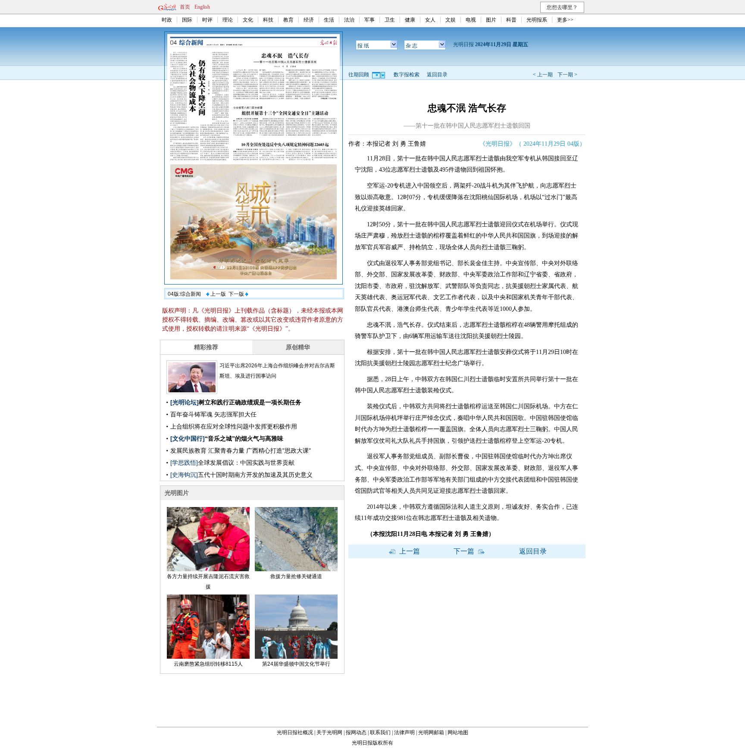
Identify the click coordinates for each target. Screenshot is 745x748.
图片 (491, 20)
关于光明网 (329, 732)
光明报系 (536, 20)
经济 (309, 20)
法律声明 (404, 732)
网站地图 (458, 732)
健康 (410, 20)
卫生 (390, 20)
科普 (511, 20)
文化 (248, 20)
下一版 (237, 294)
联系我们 (380, 732)
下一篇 (465, 551)
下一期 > (567, 75)
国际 (187, 20)
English (202, 7)
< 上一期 (543, 75)
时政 (167, 20)
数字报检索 (406, 75)
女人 (430, 20)
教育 (288, 20)
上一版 (217, 294)
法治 (349, 20)
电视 (471, 20)
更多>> (565, 20)
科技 (268, 20)
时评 (207, 20)
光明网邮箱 (431, 732)
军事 (369, 20)
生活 (329, 20)
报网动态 (356, 732)
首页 (185, 7)
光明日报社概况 (295, 732)
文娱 (450, 20)
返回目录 (437, 75)
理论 (227, 20)
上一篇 (409, 551)
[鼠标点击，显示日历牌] (379, 75)
